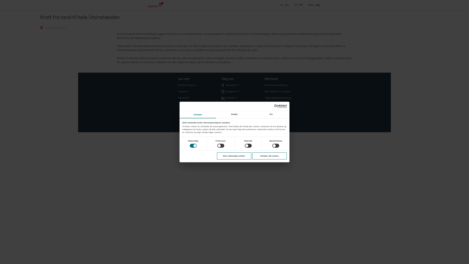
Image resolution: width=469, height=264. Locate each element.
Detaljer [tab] (234, 114)
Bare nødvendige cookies (234, 156)
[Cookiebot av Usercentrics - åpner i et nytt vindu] (276, 106)
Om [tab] (271, 114)
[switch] (220, 146)
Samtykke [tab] (198, 115)
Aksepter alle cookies (269, 156)
